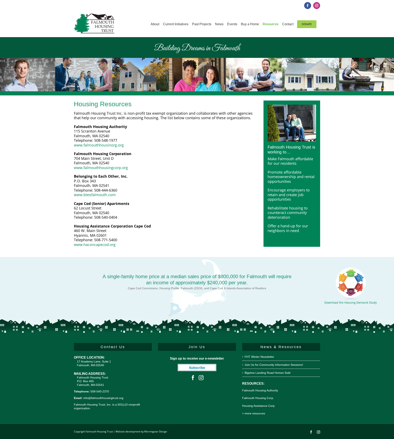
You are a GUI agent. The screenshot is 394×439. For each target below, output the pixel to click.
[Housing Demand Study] (350, 269)
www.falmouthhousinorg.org (99, 145)
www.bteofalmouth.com (95, 194)
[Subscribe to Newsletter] (197, 366)
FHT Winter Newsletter (259, 356)
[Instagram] (201, 377)
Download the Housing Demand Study (350, 302)
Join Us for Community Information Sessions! (274, 364)
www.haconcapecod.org (95, 244)
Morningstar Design (155, 431)
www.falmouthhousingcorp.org (101, 167)
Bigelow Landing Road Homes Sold (267, 372)
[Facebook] (192, 377)
